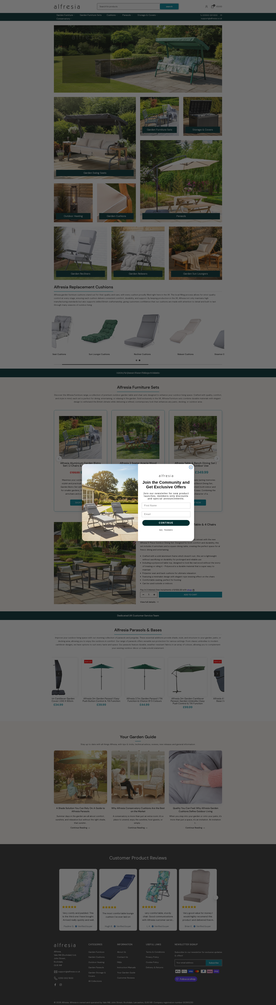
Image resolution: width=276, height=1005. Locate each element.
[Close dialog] (191, 467)
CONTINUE (166, 523)
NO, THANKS (166, 530)
